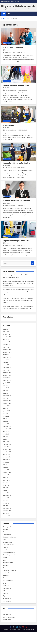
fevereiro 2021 (7, 444)
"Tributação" (6, 591)
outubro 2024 (6, 354)
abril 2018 (5, 505)
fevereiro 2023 (7, 395)
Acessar (5, 612)
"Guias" (5, 560)
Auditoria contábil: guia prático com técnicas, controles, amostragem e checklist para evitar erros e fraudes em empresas (18, 292)
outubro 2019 (6, 475)
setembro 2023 (7, 380)
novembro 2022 (7, 403)
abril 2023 (5, 393)
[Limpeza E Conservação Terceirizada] (18, 74)
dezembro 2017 (7, 511)
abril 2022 (5, 421)
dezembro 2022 (7, 401)
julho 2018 (5, 500)
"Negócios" (6, 573)
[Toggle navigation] (8, 14)
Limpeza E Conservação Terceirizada (16, 85)
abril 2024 (5, 362)
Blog (4, 596)
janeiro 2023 (6, 398)
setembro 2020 (7, 457)
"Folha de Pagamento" (9, 552)
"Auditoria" (5, 529)
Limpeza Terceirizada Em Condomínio (16, 163)
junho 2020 (6, 462)
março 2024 (6, 365)
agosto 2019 (6, 480)
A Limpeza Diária (9, 125)
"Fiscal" (5, 550)
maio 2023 (6, 390)
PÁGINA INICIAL (7, 598)
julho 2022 (5, 413)
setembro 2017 (7, 516)
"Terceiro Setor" (7, 588)
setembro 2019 (7, 477)
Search (32, 263)
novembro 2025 (7, 337)
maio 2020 (6, 465)
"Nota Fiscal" (6, 575)
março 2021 (6, 441)
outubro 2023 (6, 378)
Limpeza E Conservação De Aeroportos (16, 241)
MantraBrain (30, 629)
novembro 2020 (7, 452)
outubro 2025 (6, 339)
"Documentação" (7, 542)
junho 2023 (6, 388)
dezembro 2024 (7, 349)
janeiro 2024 (6, 370)
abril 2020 (5, 467)
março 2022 (6, 424)
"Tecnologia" (6, 585)
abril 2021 (5, 439)
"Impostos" (6, 565)
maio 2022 (6, 418)
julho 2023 (5, 385)
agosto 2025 (6, 344)
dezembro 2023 (7, 372)
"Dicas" (5, 539)
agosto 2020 (6, 459)
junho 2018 (6, 503)
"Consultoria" (6, 532)
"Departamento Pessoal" (9, 537)
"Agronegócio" (7, 527)
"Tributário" (6, 593)
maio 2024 (6, 360)
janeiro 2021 (6, 447)
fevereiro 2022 (7, 426)
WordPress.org (7, 619)
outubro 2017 (6, 513)
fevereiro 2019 (7, 495)
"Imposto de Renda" (8, 562)
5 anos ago (7, 50)
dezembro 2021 (7, 429)
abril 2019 (5, 490)
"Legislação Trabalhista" (9, 570)
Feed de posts (7, 614)
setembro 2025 (7, 342)
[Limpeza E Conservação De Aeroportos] (18, 229)
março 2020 (6, 470)
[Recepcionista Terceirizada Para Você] (18, 189)
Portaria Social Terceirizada (13, 48)
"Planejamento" (7, 578)
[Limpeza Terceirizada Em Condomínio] (18, 152)
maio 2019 (6, 488)
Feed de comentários (9, 617)
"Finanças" (6, 547)
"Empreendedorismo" (8, 545)
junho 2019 (6, 485)
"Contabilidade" (7, 534)
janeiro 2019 (6, 498)
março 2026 (6, 332)
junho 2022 (6, 416)
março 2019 (6, 493)
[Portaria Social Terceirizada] (18, 36)
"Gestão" (5, 557)
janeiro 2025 (6, 347)
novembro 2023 (7, 375)
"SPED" (4, 583)
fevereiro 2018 (7, 508)
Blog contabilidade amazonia (18, 6)
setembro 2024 (7, 357)
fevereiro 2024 (7, 367)
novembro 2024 (7, 352)
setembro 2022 (7, 408)
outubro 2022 (6, 406)
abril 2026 (5, 329)
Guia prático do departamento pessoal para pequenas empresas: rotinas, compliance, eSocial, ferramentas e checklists (18, 300)
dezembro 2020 (7, 449)
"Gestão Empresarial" (9, 555)
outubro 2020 (6, 454)
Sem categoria (6, 43)
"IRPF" (4, 568)
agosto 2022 (6, 411)
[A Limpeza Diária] (18, 114)
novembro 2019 (7, 472)
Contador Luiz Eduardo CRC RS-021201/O (15, 52)
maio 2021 (6, 436)
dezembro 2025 (7, 334)
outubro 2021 (6, 431)
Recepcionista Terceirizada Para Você (16, 201)
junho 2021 (6, 434)
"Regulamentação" (8, 580)
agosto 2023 (6, 383)
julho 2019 (5, 482)
